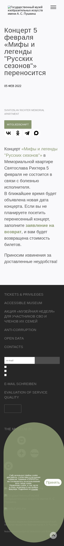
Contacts (13, 347)
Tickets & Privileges (23, 294)
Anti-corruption (20, 330)
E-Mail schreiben (20, 384)
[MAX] (36, 133)
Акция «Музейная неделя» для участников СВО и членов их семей (29, 316)
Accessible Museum (23, 303)
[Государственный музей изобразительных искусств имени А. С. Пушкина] (29, 13)
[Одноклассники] (18, 133)
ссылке (34, 489)
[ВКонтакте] (8, 133)
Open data (14, 338)
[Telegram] (27, 133)
